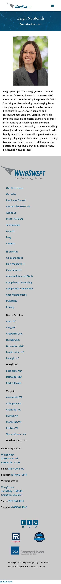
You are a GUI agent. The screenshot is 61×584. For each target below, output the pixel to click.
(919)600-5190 (16, 468)
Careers (10, 243)
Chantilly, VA (13, 409)
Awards (10, 231)
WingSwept (7, 454)
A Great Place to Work (18, 206)
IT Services (12, 251)
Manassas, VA (13, 422)
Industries (11, 301)
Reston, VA (12, 428)
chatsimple (6, 581)
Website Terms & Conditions (33, 566)
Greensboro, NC (15, 346)
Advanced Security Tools (19, 276)
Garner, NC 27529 (10, 462)
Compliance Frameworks (19, 288)
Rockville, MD (13, 383)
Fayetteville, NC (15, 352)
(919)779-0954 (19, 474)
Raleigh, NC (12, 358)
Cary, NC (11, 327)
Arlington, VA (13, 403)
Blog (8, 237)
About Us (11, 212)
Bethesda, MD (14, 370)
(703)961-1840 (19, 507)
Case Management (16, 294)
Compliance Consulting (19, 282)
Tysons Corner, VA (16, 434)
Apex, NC (11, 321)
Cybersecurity (14, 270)
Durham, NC (13, 340)
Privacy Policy (14, 566)
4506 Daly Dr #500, (12, 491)
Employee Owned (16, 200)
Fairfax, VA (12, 415)
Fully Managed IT (15, 264)
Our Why (11, 194)
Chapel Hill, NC (14, 333)
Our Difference (14, 188)
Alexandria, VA (14, 397)
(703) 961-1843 (16, 501)
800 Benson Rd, (9, 458)
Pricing (10, 307)
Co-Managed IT (14, 257)
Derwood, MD (14, 377)
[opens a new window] (23, 522)
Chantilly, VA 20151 (11, 495)
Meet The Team (14, 219)
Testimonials (13, 225)
